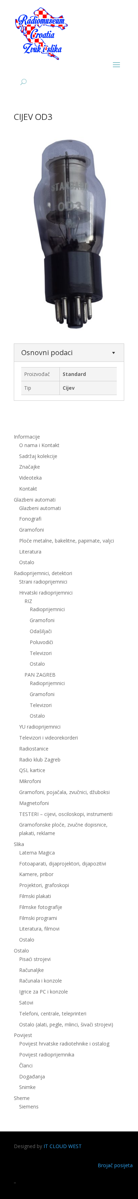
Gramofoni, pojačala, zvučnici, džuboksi (64, 792)
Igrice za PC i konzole (43, 991)
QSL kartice (32, 770)
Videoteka (30, 477)
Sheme (22, 1098)
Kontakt (28, 488)
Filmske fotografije (40, 907)
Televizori (41, 653)
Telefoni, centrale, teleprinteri (52, 1013)
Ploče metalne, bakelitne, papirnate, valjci (66, 540)
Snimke (27, 1087)
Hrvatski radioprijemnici (46, 592)
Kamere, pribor (36, 874)
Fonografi (30, 518)
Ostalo (37, 663)
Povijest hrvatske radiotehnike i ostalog (64, 1043)
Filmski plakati (35, 896)
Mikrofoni (30, 781)
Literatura (30, 551)
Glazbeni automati (40, 508)
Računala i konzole (40, 980)
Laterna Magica (37, 852)
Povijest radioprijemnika (46, 1054)
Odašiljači (41, 631)
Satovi (26, 1002)
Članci (26, 1065)
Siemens (29, 1106)
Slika (19, 844)
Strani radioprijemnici (43, 581)
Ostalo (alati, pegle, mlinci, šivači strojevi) (66, 1024)
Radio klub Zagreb (40, 759)
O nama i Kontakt (39, 445)
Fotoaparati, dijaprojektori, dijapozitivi (62, 863)
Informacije (27, 436)
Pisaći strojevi (35, 959)
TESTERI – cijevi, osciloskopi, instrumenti (66, 814)
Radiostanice (33, 748)
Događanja (32, 1076)
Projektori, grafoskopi (44, 885)
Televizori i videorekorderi (48, 737)
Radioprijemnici (47, 609)
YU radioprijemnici (40, 726)
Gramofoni (31, 529)
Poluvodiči (41, 642)
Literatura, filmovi (39, 928)
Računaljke (31, 970)
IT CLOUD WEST (63, 1146)
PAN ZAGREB (40, 674)
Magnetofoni (34, 803)
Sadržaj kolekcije (38, 456)
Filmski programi (38, 918)
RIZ (28, 601)
